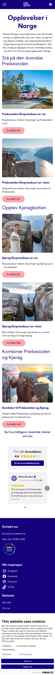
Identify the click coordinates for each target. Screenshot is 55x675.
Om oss (6, 608)
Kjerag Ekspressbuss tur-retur (22, 326)
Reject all (27, 667)
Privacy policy (25, 654)
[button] (8, 488)
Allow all (27, 661)
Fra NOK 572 (13, 199)
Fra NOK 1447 (14, 424)
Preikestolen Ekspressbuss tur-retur (26, 182)
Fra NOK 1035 (14, 342)
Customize (6, 654)
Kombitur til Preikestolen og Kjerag (25, 407)
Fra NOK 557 (13, 274)
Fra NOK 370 (13, 130)
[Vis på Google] (14, 478)
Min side (6, 602)
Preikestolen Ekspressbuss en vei (23, 114)
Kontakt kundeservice (13, 533)
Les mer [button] (15, 499)
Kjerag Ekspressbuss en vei (20, 258)
